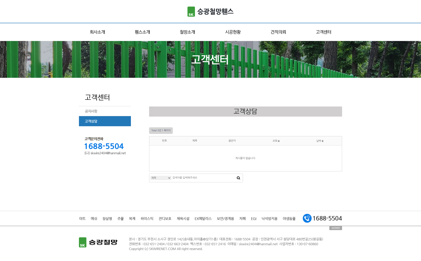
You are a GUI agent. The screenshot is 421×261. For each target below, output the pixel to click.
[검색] (238, 178)
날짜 (319, 141)
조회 (275, 141)
